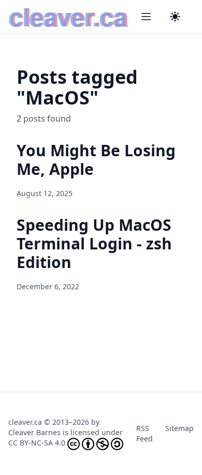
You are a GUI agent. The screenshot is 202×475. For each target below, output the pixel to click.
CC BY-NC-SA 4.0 (36, 443)
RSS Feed (144, 433)
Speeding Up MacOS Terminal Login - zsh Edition (94, 243)
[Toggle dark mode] (175, 16)
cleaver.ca (25, 422)
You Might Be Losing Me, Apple (96, 160)
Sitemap (179, 428)
